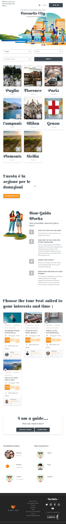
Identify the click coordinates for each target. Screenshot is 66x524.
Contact (33, 507)
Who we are (33, 501)
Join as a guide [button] (25, 429)
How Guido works (33, 503)
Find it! (48, 59)
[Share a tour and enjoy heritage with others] (8, 4)
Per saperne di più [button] (12, 196)
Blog (33, 509)
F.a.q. (33, 513)
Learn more (42, 429)
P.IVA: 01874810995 (33, 515)
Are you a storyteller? (33, 511)
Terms (33, 505)
